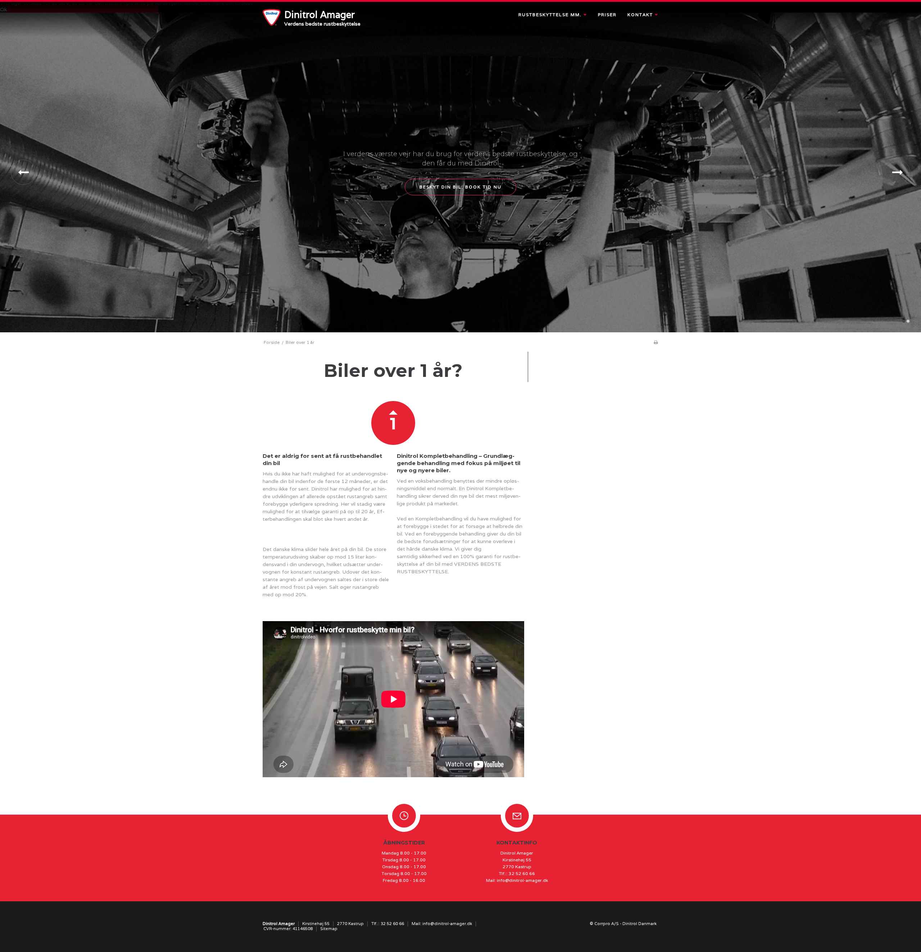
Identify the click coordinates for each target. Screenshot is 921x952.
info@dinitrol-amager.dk (522, 880)
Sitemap (328, 928)
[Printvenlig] (655, 342)
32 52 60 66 (522, 873)
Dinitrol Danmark (639, 923)
